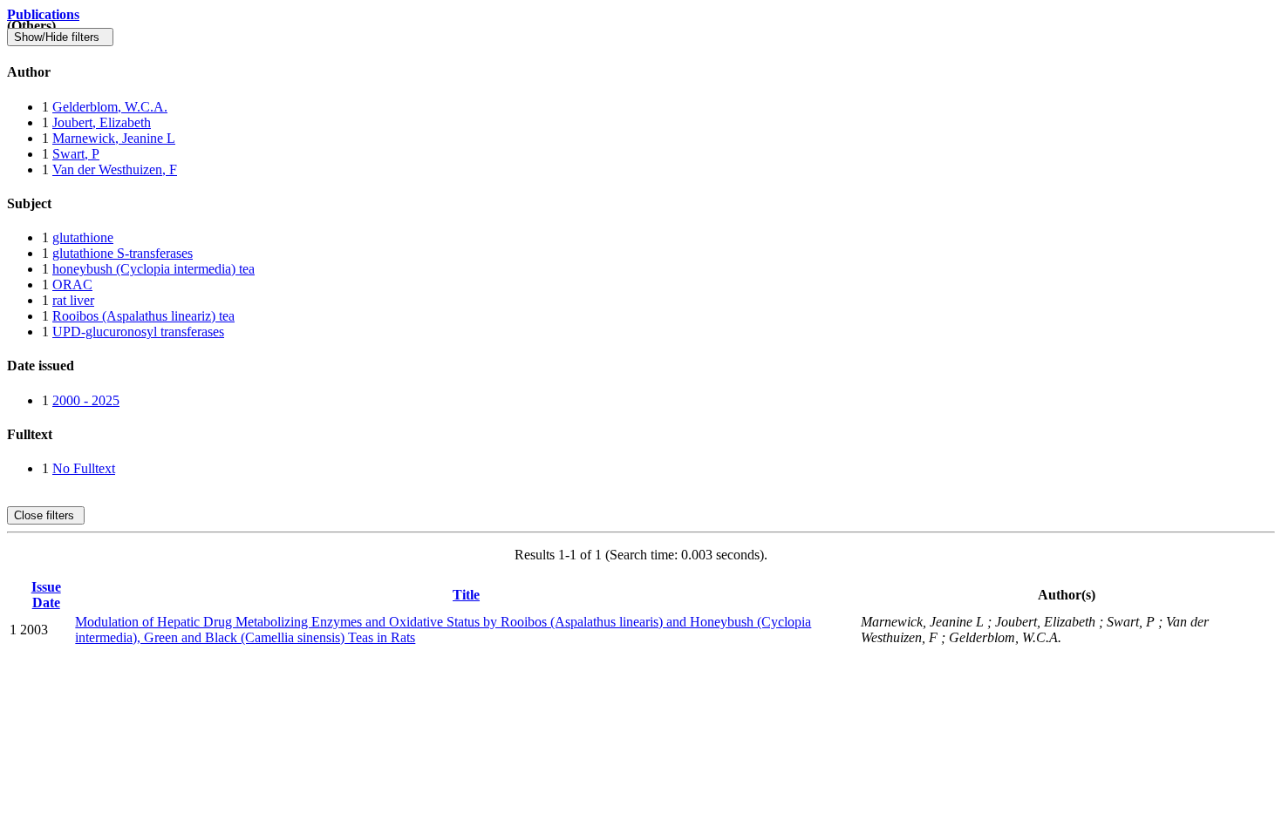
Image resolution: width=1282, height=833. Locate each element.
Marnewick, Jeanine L (113, 138)
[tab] (641, 72)
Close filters (46, 515)
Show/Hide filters (60, 37)
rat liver (73, 300)
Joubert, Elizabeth (101, 122)
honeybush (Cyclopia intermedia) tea (153, 268)
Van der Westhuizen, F (114, 169)
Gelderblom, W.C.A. (109, 106)
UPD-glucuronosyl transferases (138, 331)
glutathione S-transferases (122, 253)
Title (466, 594)
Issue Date (46, 594)
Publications (43, 14)
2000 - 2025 (85, 400)
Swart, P (75, 153)
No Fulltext (83, 468)
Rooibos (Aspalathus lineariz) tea (143, 315)
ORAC (72, 284)
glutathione (82, 237)
